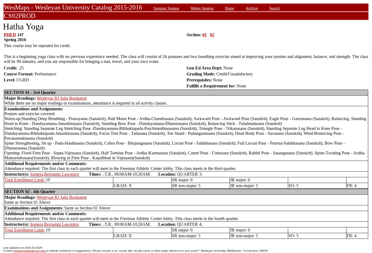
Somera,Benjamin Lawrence (54, 174)
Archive (252, 8)
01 (204, 34)
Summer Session (166, 8)
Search (274, 8)
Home (229, 8)
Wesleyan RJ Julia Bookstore (62, 98)
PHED (10, 34)
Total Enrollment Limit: (25, 180)
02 (212, 34)
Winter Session (202, 8)
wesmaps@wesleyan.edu (30, 250)
